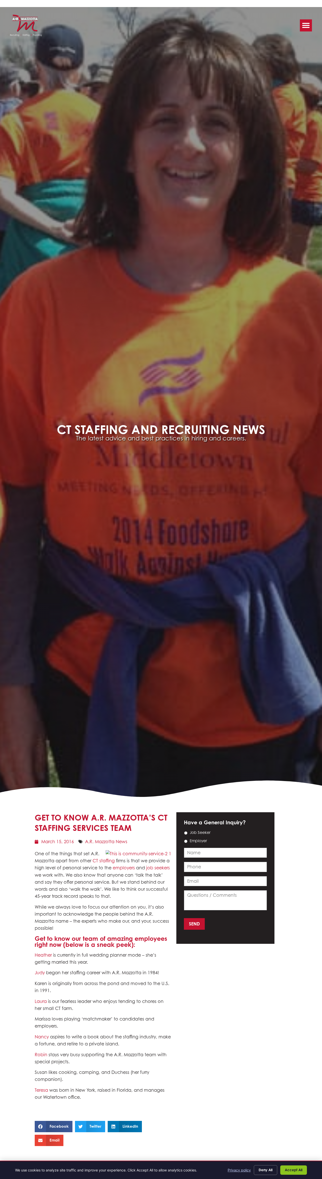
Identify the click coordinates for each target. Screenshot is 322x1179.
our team (85, 938)
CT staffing (104, 860)
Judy (40, 972)
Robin (41, 1054)
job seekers (158, 867)
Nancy (42, 1036)
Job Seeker (200, 832)
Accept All (293, 1170)
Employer (198, 840)
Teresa (41, 1090)
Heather (43, 955)
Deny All (265, 1170)
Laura (41, 1001)
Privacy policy (239, 1170)
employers (124, 867)
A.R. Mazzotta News (106, 841)
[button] (306, 25)
